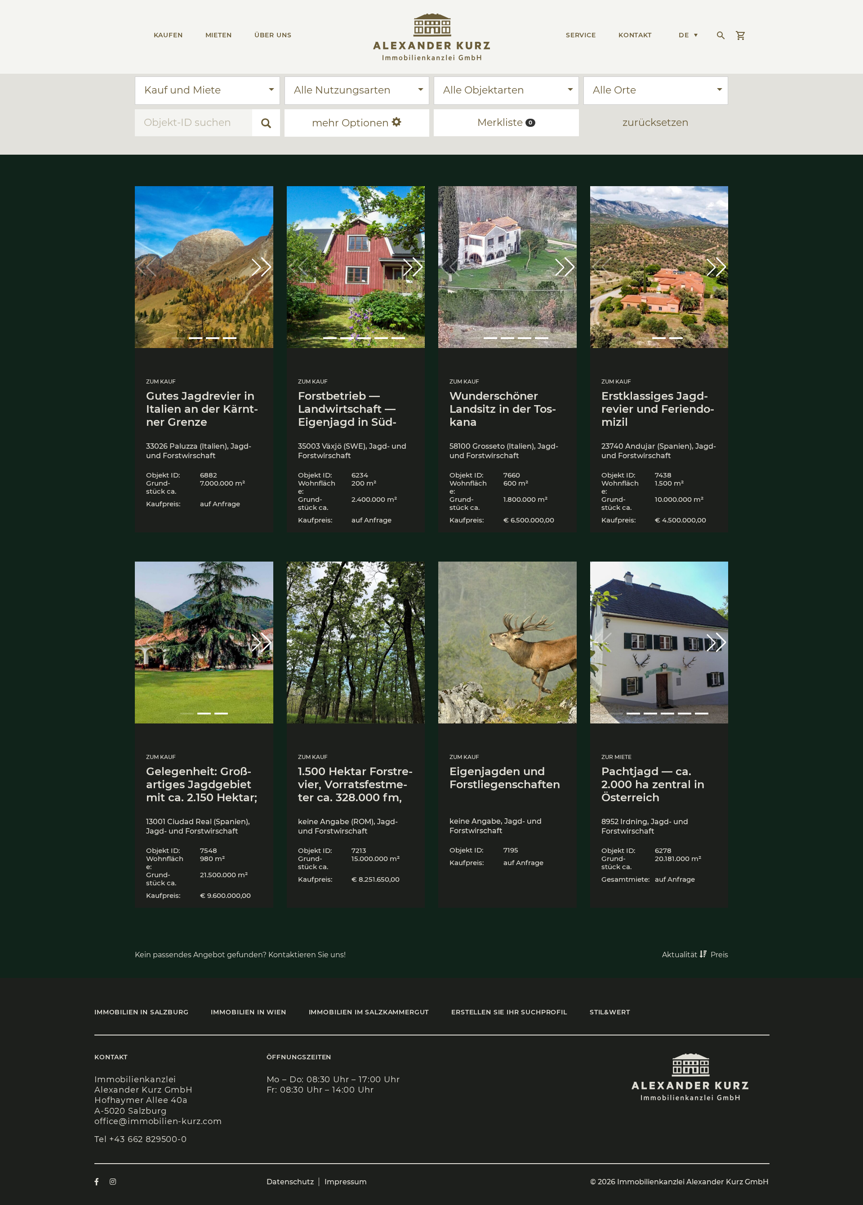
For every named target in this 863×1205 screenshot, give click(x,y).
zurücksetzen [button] (656, 122)
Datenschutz (290, 1182)
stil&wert (610, 1012)
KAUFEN (168, 35)
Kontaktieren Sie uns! (307, 955)
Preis (719, 955)
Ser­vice (581, 35)
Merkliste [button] (504, 122)
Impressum (346, 1182)
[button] (261, 267)
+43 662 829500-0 (148, 1139)
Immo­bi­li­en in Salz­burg (141, 1012)
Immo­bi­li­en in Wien (248, 1012)
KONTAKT (635, 35)
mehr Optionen (351, 123)
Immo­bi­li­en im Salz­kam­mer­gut (369, 1012)
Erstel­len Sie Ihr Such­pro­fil (509, 1012)
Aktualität (680, 955)
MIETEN (218, 35)
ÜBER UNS (273, 35)
